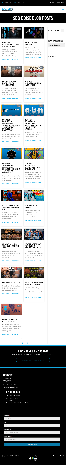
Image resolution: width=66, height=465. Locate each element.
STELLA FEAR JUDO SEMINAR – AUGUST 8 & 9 (11, 207)
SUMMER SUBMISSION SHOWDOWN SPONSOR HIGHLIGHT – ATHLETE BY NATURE (34, 124)
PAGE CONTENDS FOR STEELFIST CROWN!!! (34, 284)
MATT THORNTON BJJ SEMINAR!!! (9, 320)
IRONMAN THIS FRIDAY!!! (31, 44)
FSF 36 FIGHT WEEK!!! (11, 283)
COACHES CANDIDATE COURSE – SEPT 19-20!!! (10, 44)
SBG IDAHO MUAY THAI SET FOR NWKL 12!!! (10, 246)
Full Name (7, 415)
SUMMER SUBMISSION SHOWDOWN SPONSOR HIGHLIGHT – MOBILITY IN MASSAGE (11, 168)
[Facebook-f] (48, 2)
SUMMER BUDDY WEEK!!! (31, 206)
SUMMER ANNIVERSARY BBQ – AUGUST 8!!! (33, 83)
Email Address (8, 436)
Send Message (32, 444)
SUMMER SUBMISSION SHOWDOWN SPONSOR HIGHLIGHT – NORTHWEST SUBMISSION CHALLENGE (11, 125)
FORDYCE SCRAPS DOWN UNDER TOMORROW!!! (9, 83)
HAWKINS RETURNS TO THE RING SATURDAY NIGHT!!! (33, 246)
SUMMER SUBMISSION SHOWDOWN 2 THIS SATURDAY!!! (33, 166)
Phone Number (8, 429)
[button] (62, 9)
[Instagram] (52, 2)
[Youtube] (60, 455)
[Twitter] (55, 2)
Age (5, 422)
